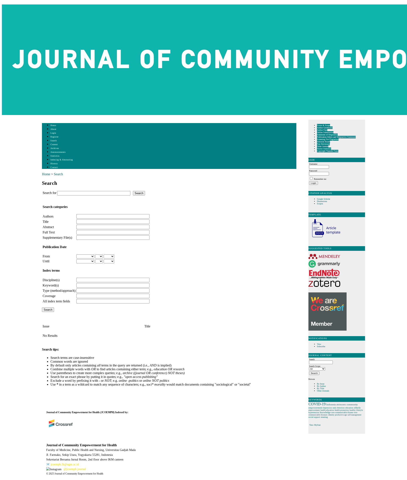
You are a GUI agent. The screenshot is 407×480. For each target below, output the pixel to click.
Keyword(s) (51, 285)
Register (54, 137)
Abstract (48, 227)
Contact (54, 167)
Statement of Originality (327, 134)
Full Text (49, 232)
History (54, 163)
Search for (49, 193)
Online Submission (325, 132)
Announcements (58, 152)
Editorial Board (323, 141)
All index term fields (56, 301)
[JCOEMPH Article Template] (324, 238)
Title (46, 221)
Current (54, 144)
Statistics (54, 156)
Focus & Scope (323, 125)
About (53, 129)
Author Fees (322, 130)
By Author (321, 386)
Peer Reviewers (323, 144)
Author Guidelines (325, 127)
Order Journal (322, 146)
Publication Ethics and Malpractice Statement (336, 137)
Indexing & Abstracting (61, 160)
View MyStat (315, 425)
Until (46, 261)
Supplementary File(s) (57, 237)
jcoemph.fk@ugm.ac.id (65, 464)
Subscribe (321, 346)
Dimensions (322, 201)
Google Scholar (324, 199)
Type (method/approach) (59, 290)
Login (53, 133)
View (319, 344)
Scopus (320, 203)
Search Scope (314, 366)
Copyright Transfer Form (327, 151)
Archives (54, 148)
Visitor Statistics (324, 148)
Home (53, 125)
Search (53, 140)
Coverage (49, 296)
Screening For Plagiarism (328, 139)
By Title (320, 388)
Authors (48, 216)
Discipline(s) (51, 280)
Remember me (320, 179)
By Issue (320, 384)
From (46, 256)
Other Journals (323, 391)
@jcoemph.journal (75, 469)
